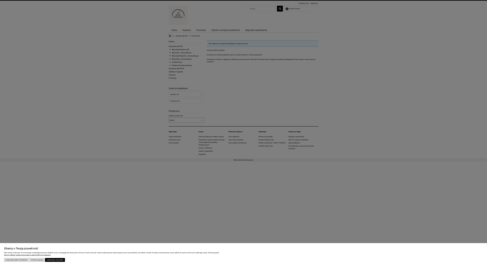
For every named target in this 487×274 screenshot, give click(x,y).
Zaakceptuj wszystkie (55, 260)
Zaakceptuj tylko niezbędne (16, 260)
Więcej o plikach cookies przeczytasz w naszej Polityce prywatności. (27, 255)
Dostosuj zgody (37, 260)
